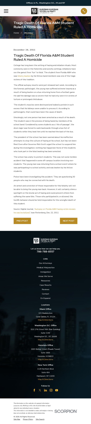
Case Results (45, 285)
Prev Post (22, 221)
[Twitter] (40, 390)
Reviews (45, 289)
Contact (45, 293)
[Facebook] (34, 390)
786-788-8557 (45, 251)
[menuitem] (17, 419)
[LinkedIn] (45, 390)
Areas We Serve (45, 276)
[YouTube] (56, 390)
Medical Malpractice (46, 267)
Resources (45, 280)
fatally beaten (24, 76)
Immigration (45, 272)
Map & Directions (45, 320)
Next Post (68, 221)
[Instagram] (51, 390)
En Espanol (46, 298)
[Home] (44, 11)
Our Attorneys (45, 263)
